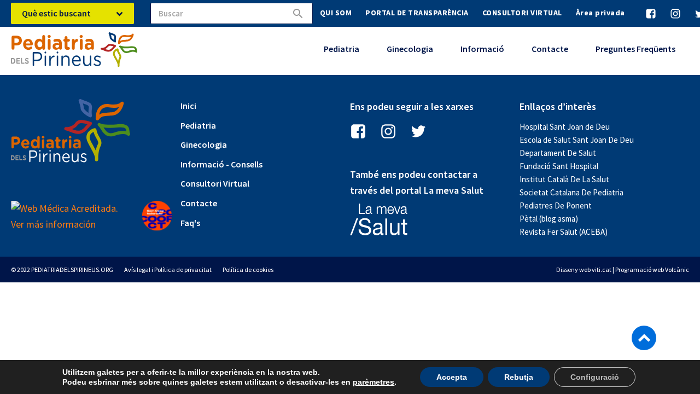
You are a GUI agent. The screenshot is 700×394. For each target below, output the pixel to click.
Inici (188, 105)
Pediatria (341, 48)
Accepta (451, 377)
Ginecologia (410, 48)
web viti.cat (595, 269)
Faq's (190, 222)
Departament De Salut (558, 153)
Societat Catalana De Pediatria (571, 192)
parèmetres (373, 382)
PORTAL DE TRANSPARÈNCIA (417, 13)
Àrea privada (600, 13)
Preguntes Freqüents (635, 48)
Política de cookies (248, 269)
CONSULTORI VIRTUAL (522, 13)
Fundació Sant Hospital (559, 166)
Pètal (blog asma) (549, 218)
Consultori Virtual (214, 183)
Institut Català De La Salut (564, 179)
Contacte (550, 48)
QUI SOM (336, 13)
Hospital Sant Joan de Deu (565, 126)
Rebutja (518, 377)
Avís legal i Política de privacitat (168, 269)
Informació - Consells (221, 164)
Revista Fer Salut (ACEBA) (564, 232)
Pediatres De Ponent (556, 205)
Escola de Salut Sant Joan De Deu (577, 140)
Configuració (594, 377)
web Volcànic (670, 269)
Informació (482, 48)
